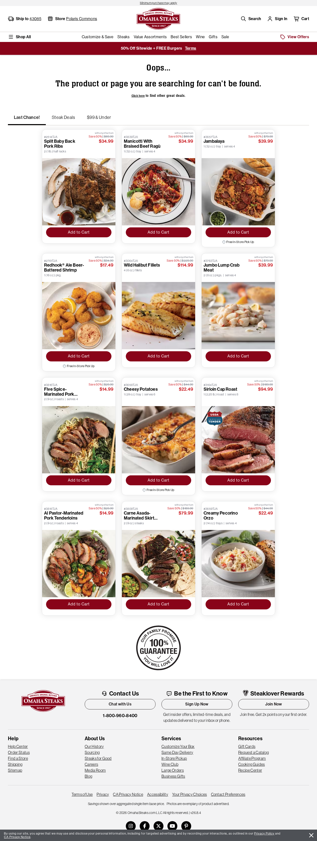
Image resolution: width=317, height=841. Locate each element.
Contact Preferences (228, 794)
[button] (250, 19)
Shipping (15, 764)
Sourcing (92, 752)
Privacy (103, 794)
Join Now (273, 704)
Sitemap (15, 770)
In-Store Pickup (174, 758)
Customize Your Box (178, 746)
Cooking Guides (251, 764)
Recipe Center (250, 770)
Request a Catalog (253, 752)
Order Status (19, 752)
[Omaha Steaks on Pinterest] (186, 826)
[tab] (27, 119)
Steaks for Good (98, 758)
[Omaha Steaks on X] (158, 826)
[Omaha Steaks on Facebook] (145, 826)
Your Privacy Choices (189, 794)
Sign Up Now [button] (197, 704)
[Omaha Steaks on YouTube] (172, 826)
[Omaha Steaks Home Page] (158, 18)
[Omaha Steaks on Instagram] (131, 826)
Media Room (95, 770)
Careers (91, 764)
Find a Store (18, 758)
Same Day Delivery (177, 752)
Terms (190, 48)
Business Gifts (173, 776)
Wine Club (169, 764)
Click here (138, 96)
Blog (88, 776)
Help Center (18, 746)
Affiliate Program (252, 758)
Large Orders (172, 770)
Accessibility (157, 794)
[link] (158, 3)
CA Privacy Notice (128, 794)
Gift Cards (246, 746)
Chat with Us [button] (120, 704)
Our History (94, 746)
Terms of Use (82, 794)
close (311, 835)
